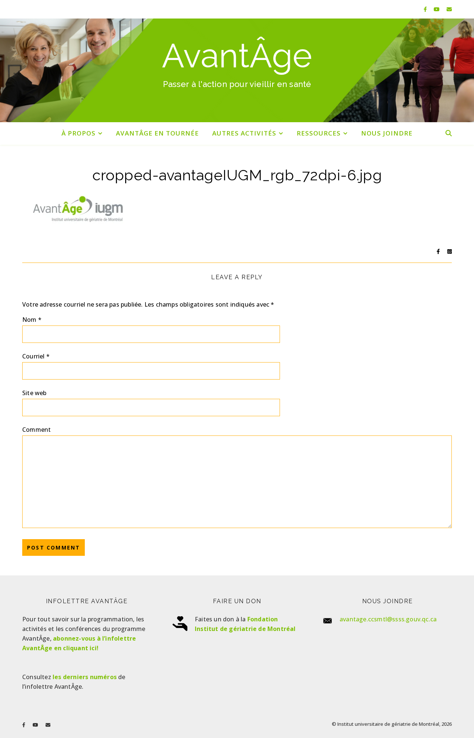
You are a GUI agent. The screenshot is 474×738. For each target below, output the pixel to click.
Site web (34, 393)
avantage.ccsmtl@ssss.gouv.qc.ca (388, 619)
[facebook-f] (426, 9)
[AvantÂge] (237, 70)
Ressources (319, 133)
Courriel (36, 356)
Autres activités (244, 133)
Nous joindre (387, 133)
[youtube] (437, 9)
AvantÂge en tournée (157, 133)
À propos (78, 133)
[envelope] (449, 9)
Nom (31, 319)
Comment (36, 429)
